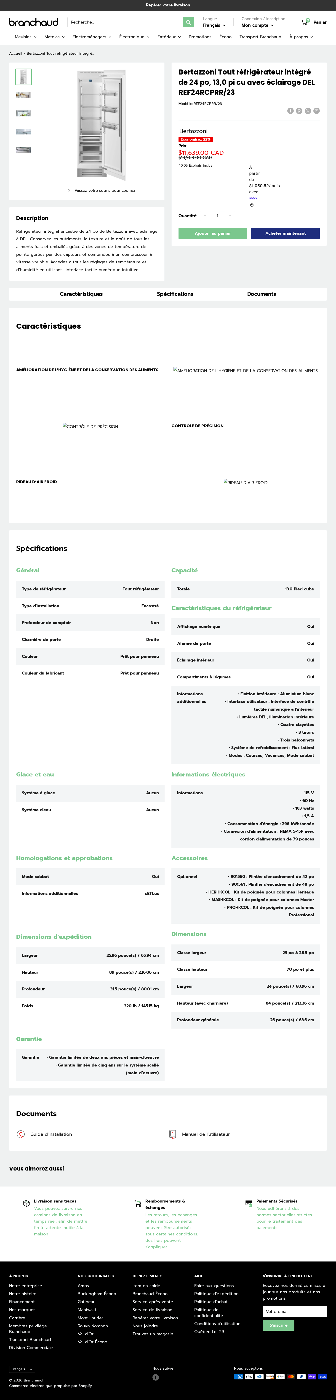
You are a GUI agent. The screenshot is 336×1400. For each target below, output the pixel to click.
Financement (22, 1302)
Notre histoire (22, 1294)
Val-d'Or (85, 1334)
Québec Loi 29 (209, 1331)
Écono (225, 37)
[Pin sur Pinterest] (299, 111)
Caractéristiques (81, 294)
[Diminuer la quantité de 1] (205, 216)
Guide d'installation (50, 1134)
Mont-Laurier (90, 1318)
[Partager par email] (316, 111)
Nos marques (22, 1310)
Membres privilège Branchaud (28, 1329)
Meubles (23, 37)
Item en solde (146, 1286)
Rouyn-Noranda (93, 1326)
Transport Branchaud (260, 37)
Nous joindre (145, 1326)
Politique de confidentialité (208, 1313)
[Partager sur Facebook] (290, 111)
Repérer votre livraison (168, 5)
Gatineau (87, 1302)
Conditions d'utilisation (217, 1323)
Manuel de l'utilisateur (205, 1134)
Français (18, 1369)
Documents (261, 294)
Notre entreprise (25, 1286)
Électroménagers (89, 37)
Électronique (131, 37)
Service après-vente (153, 1302)
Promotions (200, 37)
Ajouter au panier (213, 233)
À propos (298, 37)
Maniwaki (87, 1310)
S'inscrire (279, 1325)
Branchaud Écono (150, 1294)
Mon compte (256, 25)
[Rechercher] (188, 22)
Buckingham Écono (97, 1294)
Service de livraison (152, 1310)
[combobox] (125, 22)
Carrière (17, 1318)
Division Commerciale (31, 1347)
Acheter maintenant (285, 233)
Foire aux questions (214, 1286)
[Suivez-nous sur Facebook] (155, 1377)
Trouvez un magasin (153, 1334)
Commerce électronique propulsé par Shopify (50, 1386)
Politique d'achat (211, 1302)
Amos (83, 1286)
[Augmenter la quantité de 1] (230, 216)
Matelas (52, 37)
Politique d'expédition (216, 1294)
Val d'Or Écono (92, 1342)
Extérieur (166, 37)
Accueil (15, 53)
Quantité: (188, 215)
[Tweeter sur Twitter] (308, 111)
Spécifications (175, 294)
